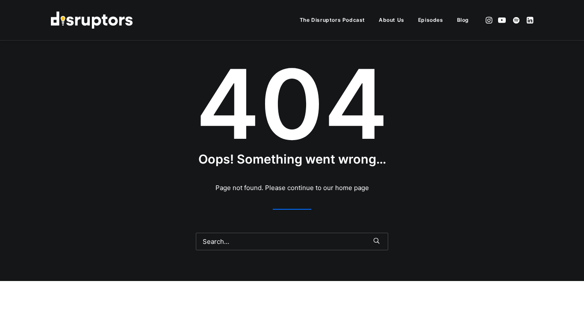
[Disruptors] (92, 20)
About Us (391, 20)
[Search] (292, 241)
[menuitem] (332, 20)
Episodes (430, 20)
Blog (463, 20)
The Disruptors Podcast (332, 20)
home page (352, 188)
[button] (489, 20)
